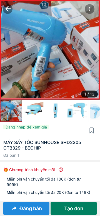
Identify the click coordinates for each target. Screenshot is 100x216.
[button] (89, 9)
